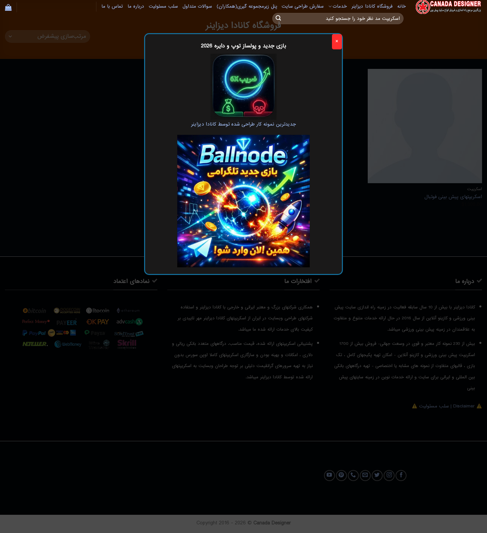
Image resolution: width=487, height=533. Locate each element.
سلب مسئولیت (163, 6)
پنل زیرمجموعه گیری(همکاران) (247, 6)
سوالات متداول (197, 6)
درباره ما (136, 6)
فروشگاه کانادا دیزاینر (372, 6)
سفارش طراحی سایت (303, 6)
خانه (401, 6)
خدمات (340, 6)
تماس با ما (112, 6)
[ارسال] (278, 18)
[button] (8, 7)
